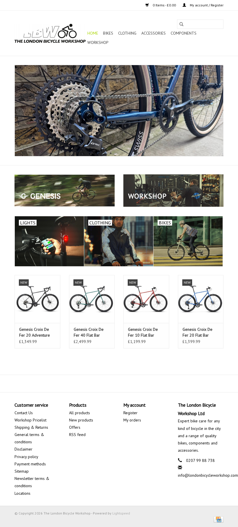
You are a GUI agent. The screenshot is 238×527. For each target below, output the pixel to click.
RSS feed (77, 434)
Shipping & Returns (31, 427)
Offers (74, 427)
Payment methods (30, 464)
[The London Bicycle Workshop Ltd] (50, 33)
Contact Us (24, 412)
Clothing (127, 33)
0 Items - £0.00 (164, 5)
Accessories (153, 33)
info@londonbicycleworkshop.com (208, 475)
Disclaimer (24, 449)
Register (130, 412)
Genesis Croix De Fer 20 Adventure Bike (34, 332)
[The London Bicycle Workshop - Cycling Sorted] (119, 110)
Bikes (108, 33)
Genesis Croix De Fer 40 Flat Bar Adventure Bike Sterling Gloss (89, 332)
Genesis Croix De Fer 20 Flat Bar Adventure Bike (197, 332)
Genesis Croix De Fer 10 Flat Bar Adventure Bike (143, 332)
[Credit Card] (217, 519)
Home (92, 33)
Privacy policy (26, 456)
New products (81, 420)
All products (79, 412)
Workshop (98, 42)
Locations (22, 493)
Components (183, 33)
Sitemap (22, 471)
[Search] (181, 24)
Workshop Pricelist (30, 420)
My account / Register (206, 5)
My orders (132, 420)
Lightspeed (121, 513)
